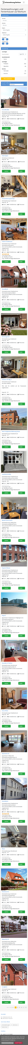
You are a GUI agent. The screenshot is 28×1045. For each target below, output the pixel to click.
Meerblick (15, 66)
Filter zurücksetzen (8, 78)
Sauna (15, 59)
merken (6, 128)
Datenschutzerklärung (7, 1043)
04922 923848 (8, 1034)
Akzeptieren (18, 1043)
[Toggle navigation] (24, 2)
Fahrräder (15, 71)
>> (25, 1007)
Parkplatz (15, 63)
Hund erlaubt (5, 54)
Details (20, 128)
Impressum (15, 1025)
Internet (15, 73)
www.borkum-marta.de (7, 1018)
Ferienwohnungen (6, 1025)
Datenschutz (4, 1027)
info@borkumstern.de (7, 1017)
